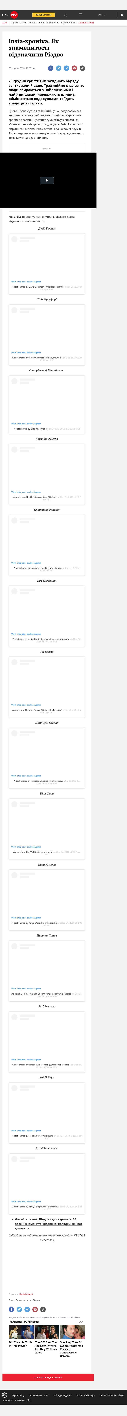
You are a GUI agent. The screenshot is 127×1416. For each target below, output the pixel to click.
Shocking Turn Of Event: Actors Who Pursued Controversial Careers (71, 1349)
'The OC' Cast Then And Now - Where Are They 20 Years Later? (46, 1347)
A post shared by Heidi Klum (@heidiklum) (32, 1136)
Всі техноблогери (86, 1395)
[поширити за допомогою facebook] (50, 68)
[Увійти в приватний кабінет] (122, 15)
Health (32, 22)
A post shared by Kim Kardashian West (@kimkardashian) (41, 639)
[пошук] (65, 15)
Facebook (48, 1240)
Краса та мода (19, 22)
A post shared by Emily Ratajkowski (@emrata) (35, 1206)
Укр (100, 15)
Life (4, 22)
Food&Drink (53, 22)
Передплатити (43, 15)
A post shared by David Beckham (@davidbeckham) (37, 287)
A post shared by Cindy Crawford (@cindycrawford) (37, 357)
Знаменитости (23, 1300)
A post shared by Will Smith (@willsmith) (33, 852)
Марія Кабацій (26, 1294)
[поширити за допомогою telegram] (66, 68)
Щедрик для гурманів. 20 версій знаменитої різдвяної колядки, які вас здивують (48, 1223)
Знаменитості (86, 22)
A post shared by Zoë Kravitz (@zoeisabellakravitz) (37, 710)
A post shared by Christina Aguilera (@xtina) (34, 497)
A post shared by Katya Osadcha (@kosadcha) (35, 923)
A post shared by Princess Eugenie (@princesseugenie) (41, 781)
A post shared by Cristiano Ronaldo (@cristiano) (37, 568)
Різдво (36, 1300)
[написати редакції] (74, 68)
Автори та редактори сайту (17, 1400)
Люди (41, 22)
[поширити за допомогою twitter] (58, 68)
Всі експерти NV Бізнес (112, 1395)
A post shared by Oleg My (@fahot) (31, 429)
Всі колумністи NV (38, 1395)
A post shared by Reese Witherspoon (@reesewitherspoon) (41, 1064)
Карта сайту (18, 1395)
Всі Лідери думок (63, 1395)
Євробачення (68, 22)
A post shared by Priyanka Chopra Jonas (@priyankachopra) (41, 994)
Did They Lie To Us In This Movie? (20, 1344)
